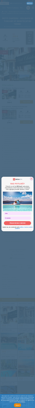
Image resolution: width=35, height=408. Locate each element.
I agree (17, 405)
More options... (21, 401)
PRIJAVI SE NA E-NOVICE (17, 223)
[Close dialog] (31, 178)
